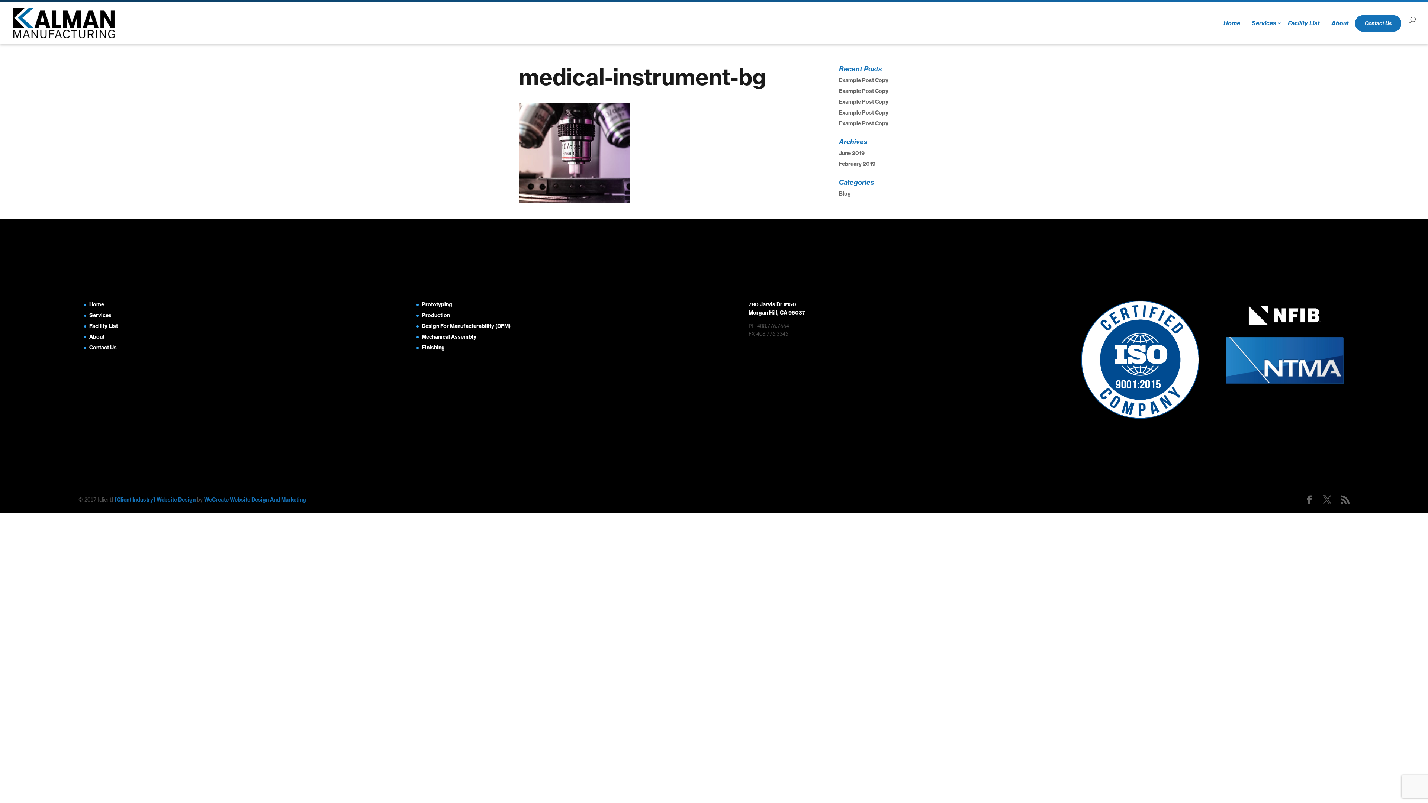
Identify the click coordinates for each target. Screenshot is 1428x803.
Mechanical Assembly (449, 336)
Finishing (433, 347)
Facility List (1304, 23)
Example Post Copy (863, 80)
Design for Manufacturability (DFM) (466, 326)
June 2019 (852, 153)
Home (1231, 23)
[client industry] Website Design (155, 499)
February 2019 (857, 164)
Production (436, 315)
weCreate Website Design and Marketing (255, 499)
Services (1264, 23)
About (1340, 23)
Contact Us (1378, 23)
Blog (845, 193)
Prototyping (437, 304)
